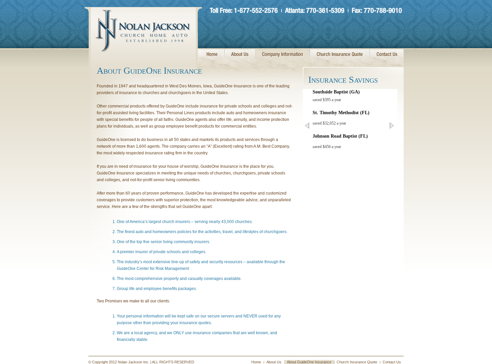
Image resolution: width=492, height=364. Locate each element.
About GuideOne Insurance (309, 362)
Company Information (282, 54)
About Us (239, 54)
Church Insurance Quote (340, 54)
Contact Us (387, 54)
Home (212, 54)
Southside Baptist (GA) (336, 91)
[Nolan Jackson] (143, 49)
